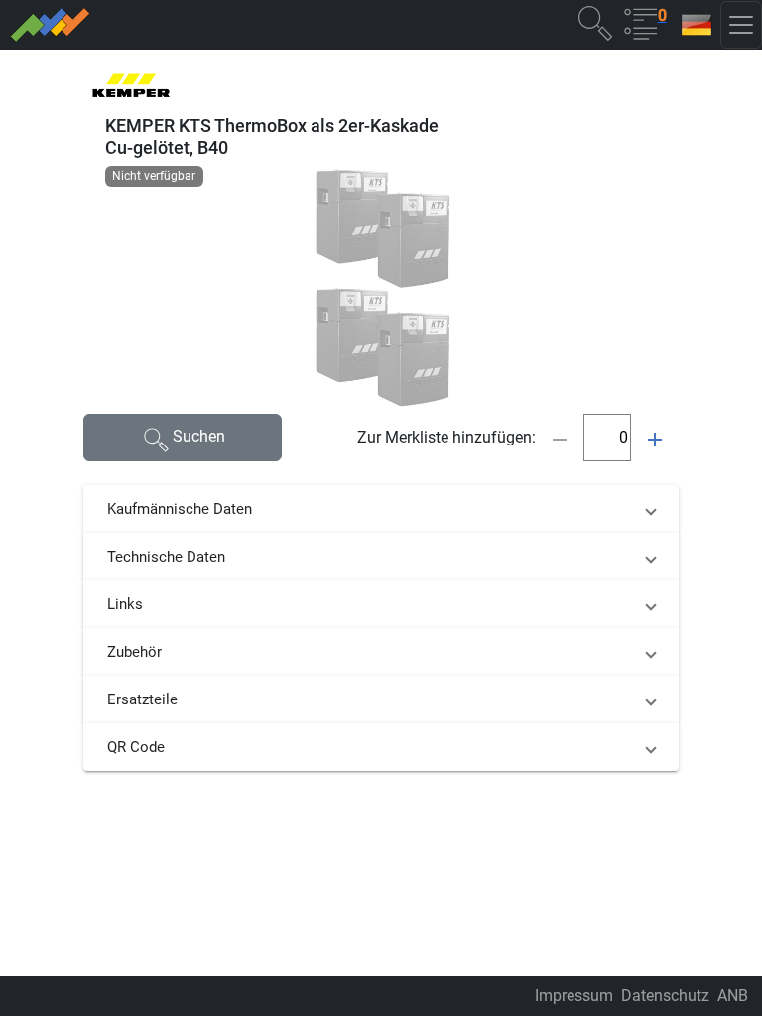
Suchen (199, 436)
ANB (732, 995)
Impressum (574, 995)
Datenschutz (665, 995)
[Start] (181, 25)
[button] (595, 22)
